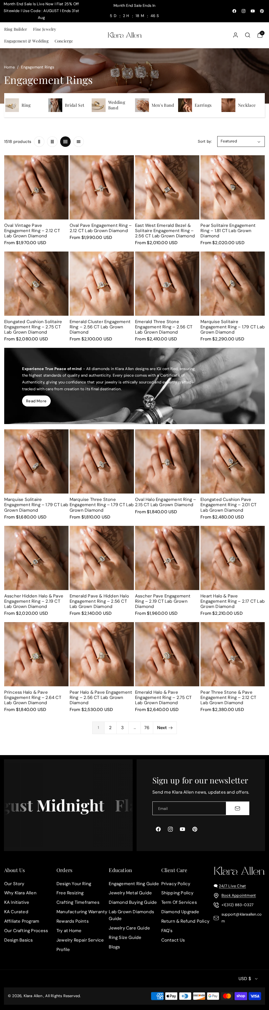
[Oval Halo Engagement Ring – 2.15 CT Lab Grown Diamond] (167, 461)
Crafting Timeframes (77, 902)
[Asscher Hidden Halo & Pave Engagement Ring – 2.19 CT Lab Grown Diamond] (36, 558)
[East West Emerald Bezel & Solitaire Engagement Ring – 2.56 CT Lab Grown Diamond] (167, 187)
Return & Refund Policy (185, 921)
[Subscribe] (237, 808)
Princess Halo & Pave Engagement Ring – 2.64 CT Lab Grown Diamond (32, 697)
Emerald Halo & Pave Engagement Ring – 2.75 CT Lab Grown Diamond (163, 697)
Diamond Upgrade (180, 912)
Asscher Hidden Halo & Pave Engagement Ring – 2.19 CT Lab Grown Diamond (33, 601)
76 (146, 727)
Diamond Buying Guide (133, 902)
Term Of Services (179, 902)
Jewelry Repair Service (80, 940)
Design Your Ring (73, 883)
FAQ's (167, 930)
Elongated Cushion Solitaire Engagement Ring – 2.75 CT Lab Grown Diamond (33, 327)
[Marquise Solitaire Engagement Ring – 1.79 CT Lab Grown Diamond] (232, 284)
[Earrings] (185, 105)
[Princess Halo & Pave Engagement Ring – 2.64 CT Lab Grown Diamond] (36, 654)
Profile (63, 949)
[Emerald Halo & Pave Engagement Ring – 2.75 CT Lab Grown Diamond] (167, 654)
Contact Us (173, 940)
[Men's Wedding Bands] (142, 105)
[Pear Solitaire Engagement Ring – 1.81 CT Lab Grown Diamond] (232, 187)
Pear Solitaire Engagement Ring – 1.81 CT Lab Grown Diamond (228, 230)
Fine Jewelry (44, 29)
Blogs (114, 947)
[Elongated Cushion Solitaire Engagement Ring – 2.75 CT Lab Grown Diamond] (36, 284)
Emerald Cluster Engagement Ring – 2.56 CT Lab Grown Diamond (100, 327)
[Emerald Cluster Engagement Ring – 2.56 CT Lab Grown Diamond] (102, 284)
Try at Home (68, 930)
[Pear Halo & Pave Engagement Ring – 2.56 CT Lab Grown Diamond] (102, 654)
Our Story (14, 883)
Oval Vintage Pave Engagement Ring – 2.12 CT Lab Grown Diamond (32, 230)
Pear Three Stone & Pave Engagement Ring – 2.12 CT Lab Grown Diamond (228, 697)
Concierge (64, 41)
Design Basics (18, 940)
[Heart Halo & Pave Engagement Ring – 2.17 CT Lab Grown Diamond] (232, 558)
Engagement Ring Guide (134, 883)
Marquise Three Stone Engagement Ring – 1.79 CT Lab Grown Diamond (102, 504)
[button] (15, 29)
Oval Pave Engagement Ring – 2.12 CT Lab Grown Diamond (101, 228)
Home (9, 67)
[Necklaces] (228, 105)
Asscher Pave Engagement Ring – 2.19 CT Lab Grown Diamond (163, 601)
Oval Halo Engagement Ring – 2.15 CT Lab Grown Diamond (165, 502)
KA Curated (16, 912)
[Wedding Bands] (99, 105)
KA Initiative (16, 902)
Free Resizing (70, 893)
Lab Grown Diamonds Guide (131, 915)
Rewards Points (72, 921)
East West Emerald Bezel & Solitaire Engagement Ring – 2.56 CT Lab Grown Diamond (165, 230)
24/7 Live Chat (232, 886)
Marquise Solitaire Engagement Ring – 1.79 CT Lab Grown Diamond (232, 327)
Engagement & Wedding (26, 41)
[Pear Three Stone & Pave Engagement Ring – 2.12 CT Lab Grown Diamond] (232, 654)
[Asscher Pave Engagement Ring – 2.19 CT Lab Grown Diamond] (167, 558)
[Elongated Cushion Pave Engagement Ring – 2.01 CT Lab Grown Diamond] (232, 461)
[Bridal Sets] (55, 105)
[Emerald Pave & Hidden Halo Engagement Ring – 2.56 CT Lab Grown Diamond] (102, 558)
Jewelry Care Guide (129, 928)
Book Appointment (238, 895)
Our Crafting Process (26, 930)
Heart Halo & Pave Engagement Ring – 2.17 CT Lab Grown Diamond (232, 601)
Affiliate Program (21, 921)
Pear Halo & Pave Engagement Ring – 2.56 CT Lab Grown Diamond (101, 697)
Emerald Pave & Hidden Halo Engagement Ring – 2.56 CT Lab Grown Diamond (99, 601)
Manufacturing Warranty (81, 912)
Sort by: (205, 141)
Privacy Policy (175, 883)
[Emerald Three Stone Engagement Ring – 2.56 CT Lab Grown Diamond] (167, 284)
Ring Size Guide (125, 937)
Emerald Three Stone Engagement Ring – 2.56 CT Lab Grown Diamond (163, 327)
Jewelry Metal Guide (130, 893)
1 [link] (98, 727)
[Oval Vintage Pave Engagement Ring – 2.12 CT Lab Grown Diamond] (36, 187)
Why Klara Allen (20, 893)
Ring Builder (15, 29)
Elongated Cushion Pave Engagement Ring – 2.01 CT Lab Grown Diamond (228, 504)
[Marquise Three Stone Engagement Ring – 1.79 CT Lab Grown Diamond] (102, 461)
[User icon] (235, 35)
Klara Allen (33, 996)
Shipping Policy (177, 893)
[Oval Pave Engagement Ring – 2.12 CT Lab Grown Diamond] (102, 187)
